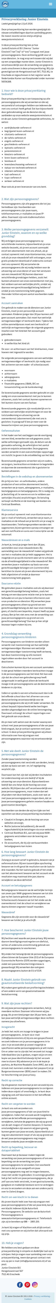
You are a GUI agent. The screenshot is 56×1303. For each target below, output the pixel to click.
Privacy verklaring (42, 1296)
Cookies (28, 1299)
